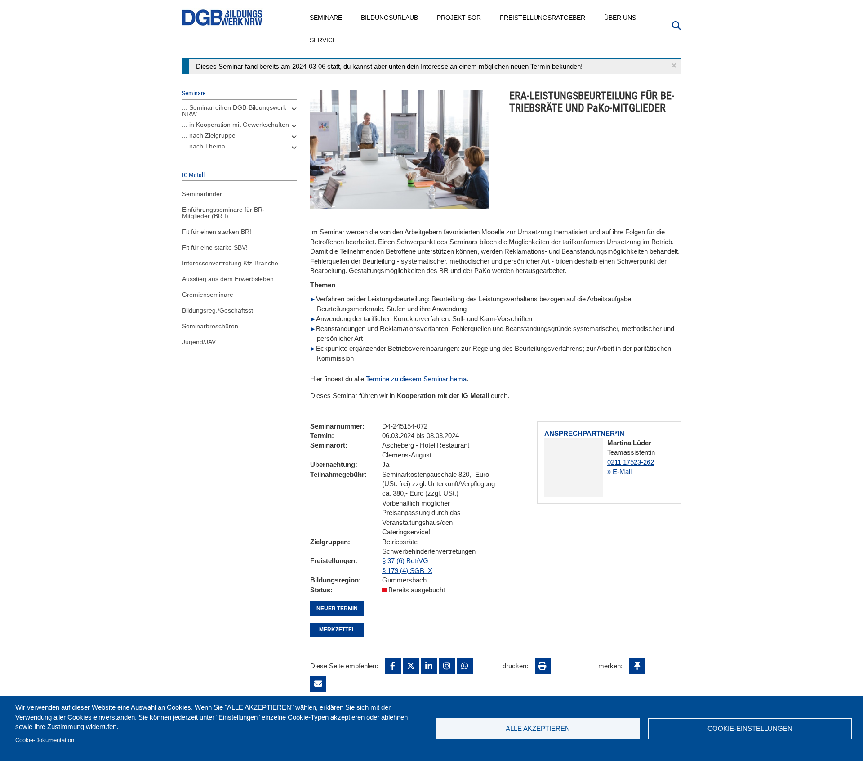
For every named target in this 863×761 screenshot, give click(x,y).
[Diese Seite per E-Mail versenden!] (318, 684)
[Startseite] (222, 17)
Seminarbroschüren (210, 326)
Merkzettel (337, 630)
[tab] (239, 112)
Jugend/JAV (199, 341)
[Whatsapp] (465, 666)
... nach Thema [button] (203, 146)
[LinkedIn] (429, 666)
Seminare (326, 17)
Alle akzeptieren (538, 728)
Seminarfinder (202, 193)
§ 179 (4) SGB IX (407, 570)
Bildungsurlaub (389, 17)
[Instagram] (447, 666)
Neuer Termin (337, 608)
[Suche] (676, 24)
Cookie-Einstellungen (749, 728)
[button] (673, 65)
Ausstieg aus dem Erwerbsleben (228, 278)
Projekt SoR (459, 17)
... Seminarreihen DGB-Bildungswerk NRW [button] (234, 110)
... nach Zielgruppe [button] (209, 135)
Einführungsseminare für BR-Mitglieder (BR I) (223, 212)
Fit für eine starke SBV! (215, 247)
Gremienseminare (207, 294)
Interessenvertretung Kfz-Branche (230, 263)
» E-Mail (619, 471)
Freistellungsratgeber (543, 17)
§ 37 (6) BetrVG (405, 560)
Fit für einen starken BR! (216, 231)
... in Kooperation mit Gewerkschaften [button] (235, 124)
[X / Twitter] (411, 666)
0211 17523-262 (630, 462)
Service (323, 40)
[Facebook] (393, 666)
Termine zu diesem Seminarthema (416, 379)
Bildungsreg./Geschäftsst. (218, 310)
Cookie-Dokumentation (44, 740)
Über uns (620, 17)
